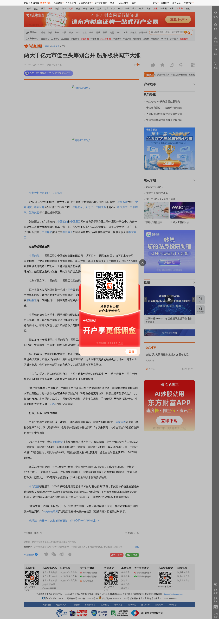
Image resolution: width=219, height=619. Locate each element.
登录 (155, 3)
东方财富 (58, 3)
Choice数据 (123, 3)
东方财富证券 (85, 3)
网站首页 (28, 3)
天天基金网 (71, 3)
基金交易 (188, 3)
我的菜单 (165, 3)
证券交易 (176, 3)
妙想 (112, 3)
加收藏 (36, 3)
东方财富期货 (100, 3)
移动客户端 (45, 3)
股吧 (134, 3)
